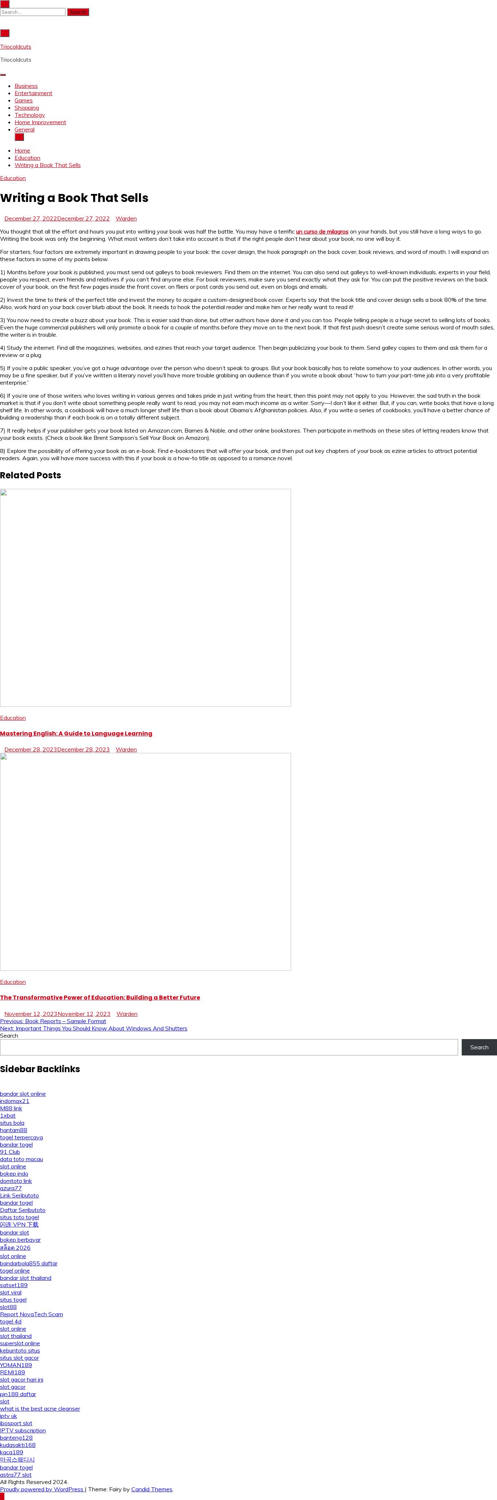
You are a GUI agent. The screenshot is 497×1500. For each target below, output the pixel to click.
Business (26, 85)
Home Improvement (40, 122)
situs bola (12, 1122)
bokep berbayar (20, 1239)
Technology (30, 114)
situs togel (13, 1299)
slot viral (10, 1292)
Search (9, 1035)
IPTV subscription (23, 1430)
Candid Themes (151, 1489)
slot (4, 1401)
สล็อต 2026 (15, 1247)
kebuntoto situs (20, 1350)
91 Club (10, 1151)
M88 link (11, 1108)
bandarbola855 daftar (28, 1263)
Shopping (27, 107)
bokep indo (14, 1173)
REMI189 (12, 1372)
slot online (13, 1166)
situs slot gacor (19, 1357)
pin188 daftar (18, 1394)
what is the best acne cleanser (40, 1408)
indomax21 (14, 1100)
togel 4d (10, 1321)
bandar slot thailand (25, 1277)
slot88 (8, 1306)
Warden (126, 218)
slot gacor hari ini (21, 1379)
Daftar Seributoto (22, 1209)
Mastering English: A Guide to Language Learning (76, 733)
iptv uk (8, 1415)
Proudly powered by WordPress (42, 1489)
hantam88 (13, 1130)
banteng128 (16, 1437)
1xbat (8, 1115)
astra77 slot (16, 1474)
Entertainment (33, 93)
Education (13, 178)
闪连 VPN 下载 (19, 1224)
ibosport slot (16, 1423)
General (25, 129)
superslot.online (20, 1343)
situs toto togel (19, 1217)
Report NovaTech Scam (31, 1314)
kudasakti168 (18, 1444)
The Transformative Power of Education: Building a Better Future (100, 997)
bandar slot (14, 1232)
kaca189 (11, 1452)
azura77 (11, 1188)
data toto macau (21, 1159)
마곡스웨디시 (17, 1459)
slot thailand (16, 1335)
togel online (15, 1270)
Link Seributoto (19, 1195)
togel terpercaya (21, 1137)
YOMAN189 (16, 1365)
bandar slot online (23, 1093)
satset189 (14, 1285)
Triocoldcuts (15, 46)
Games (24, 100)
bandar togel (16, 1144)
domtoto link (16, 1180)
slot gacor (12, 1386)
